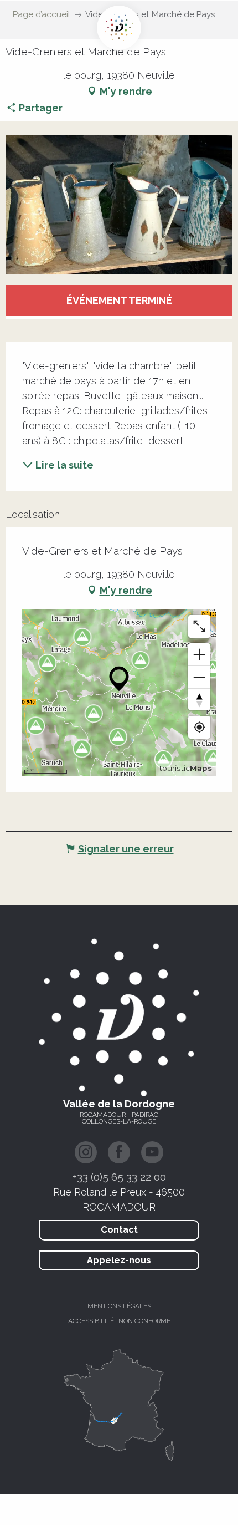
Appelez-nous (119, 1260)
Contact (119, 1229)
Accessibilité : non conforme (119, 1321)
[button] (119, 204)
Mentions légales (119, 1306)
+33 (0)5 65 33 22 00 (119, 1177)
